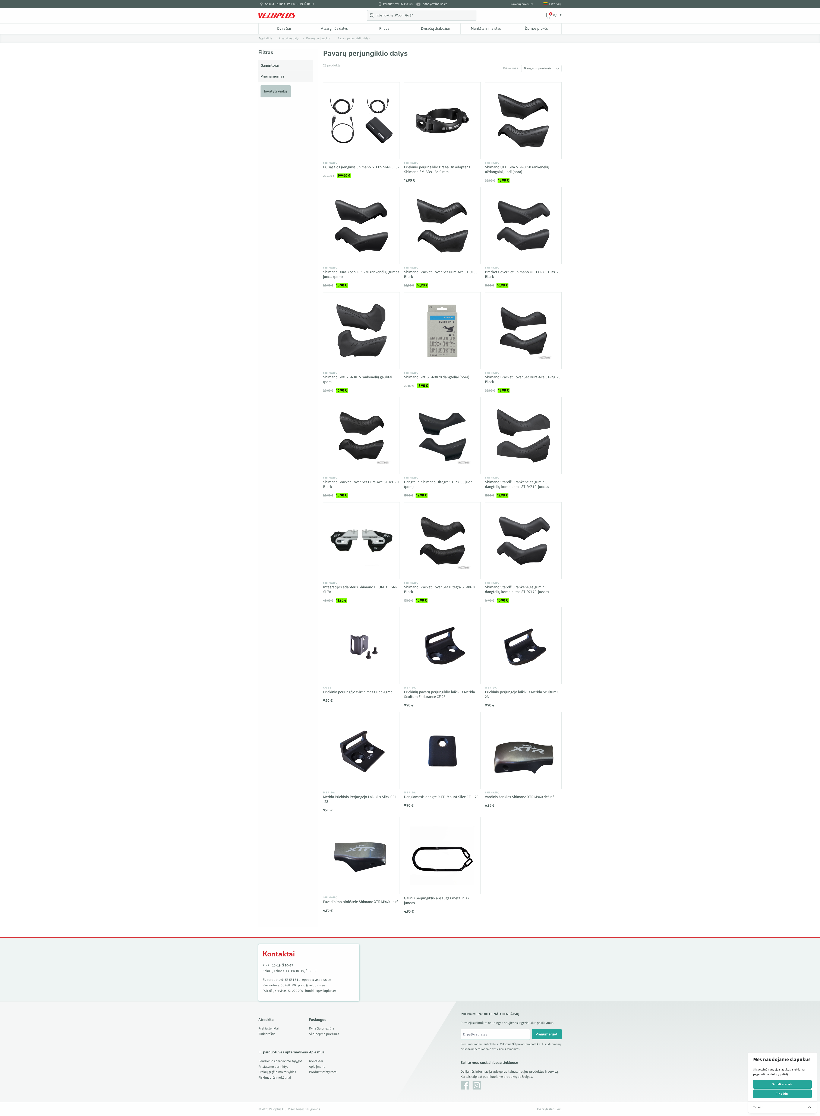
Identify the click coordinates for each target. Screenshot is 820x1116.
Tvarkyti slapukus (549, 1109)
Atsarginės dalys (334, 28)
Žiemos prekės (536, 28)
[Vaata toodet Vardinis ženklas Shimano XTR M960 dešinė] (523, 750)
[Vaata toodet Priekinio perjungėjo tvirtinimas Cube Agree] (361, 645)
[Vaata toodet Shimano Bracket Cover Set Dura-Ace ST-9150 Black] (442, 225)
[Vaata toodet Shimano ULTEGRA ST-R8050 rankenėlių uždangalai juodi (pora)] (523, 120)
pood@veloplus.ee (435, 4)
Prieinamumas (272, 76)
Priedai (384, 28)
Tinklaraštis (266, 1034)
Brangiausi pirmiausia (537, 68)
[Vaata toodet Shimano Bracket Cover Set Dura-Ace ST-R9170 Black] (361, 435)
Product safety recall (323, 1072)
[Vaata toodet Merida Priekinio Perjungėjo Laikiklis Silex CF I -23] (361, 750)
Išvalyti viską (275, 91)
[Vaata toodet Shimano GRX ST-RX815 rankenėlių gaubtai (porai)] (361, 330)
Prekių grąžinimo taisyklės (277, 1072)
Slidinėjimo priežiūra (324, 1034)
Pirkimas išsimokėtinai (274, 1077)
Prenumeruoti (547, 1034)
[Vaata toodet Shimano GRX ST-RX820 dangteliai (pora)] (442, 330)
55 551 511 (292, 979)
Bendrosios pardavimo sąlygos (280, 1061)
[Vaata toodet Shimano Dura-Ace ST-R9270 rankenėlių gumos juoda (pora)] (361, 225)
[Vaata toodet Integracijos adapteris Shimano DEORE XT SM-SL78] (361, 540)
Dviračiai (284, 28)
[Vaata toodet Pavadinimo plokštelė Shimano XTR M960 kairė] (361, 855)
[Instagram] (477, 1085)
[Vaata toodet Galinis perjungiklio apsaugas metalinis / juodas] (442, 855)
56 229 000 (295, 990)
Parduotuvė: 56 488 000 (398, 4)
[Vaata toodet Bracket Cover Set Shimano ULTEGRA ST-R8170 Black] (523, 225)
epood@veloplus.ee (316, 979)
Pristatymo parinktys (273, 1066)
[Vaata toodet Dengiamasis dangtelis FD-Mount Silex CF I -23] (442, 750)
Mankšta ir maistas (486, 28)
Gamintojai (270, 65)
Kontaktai (316, 1061)
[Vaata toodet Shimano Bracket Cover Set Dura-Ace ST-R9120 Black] (523, 330)
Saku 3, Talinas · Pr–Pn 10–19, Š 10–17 (289, 4)
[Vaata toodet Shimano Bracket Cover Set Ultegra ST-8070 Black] (442, 540)
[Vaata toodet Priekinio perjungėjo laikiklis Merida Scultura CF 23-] (523, 645)
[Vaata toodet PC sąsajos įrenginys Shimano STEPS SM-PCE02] (361, 120)
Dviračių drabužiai (435, 28)
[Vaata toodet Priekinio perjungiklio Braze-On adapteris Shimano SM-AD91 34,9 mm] (442, 120)
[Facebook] (465, 1085)
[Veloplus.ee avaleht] (277, 15)
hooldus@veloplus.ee (321, 990)
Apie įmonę (317, 1066)
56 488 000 (288, 985)
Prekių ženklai (268, 1028)
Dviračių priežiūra (521, 4)
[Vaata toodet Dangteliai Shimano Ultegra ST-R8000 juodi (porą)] (442, 435)
